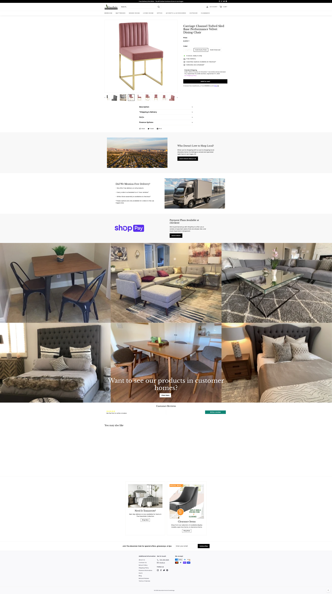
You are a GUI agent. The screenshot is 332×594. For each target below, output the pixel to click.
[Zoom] (141, 56)
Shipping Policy (144, 568)
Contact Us (143, 562)
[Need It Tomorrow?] (145, 496)
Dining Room (134, 13)
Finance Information (145, 570)
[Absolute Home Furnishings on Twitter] (164, 570)
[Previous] (106, 97)
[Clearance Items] (187, 501)
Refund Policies (144, 578)
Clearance (205, 13)
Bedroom (108, 13)
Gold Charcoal (215, 50)
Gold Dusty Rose (201, 50)
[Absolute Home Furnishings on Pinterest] (167, 570)
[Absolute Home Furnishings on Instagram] (158, 570)
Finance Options (146, 122)
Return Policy (143, 565)
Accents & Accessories (176, 13)
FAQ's (141, 117)
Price (185, 38)
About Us (142, 560)
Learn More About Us (187, 159)
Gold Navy (188, 50)
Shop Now (145, 520)
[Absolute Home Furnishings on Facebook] (161, 570)
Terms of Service (144, 581)
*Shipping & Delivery (148, 112)
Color (185, 46)
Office (159, 13)
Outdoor (194, 13)
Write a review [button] (215, 412)
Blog (140, 576)
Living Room (148, 13)
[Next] (176, 97)
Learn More (176, 235)
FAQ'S (140, 573)
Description (144, 107)
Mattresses (121, 13)
